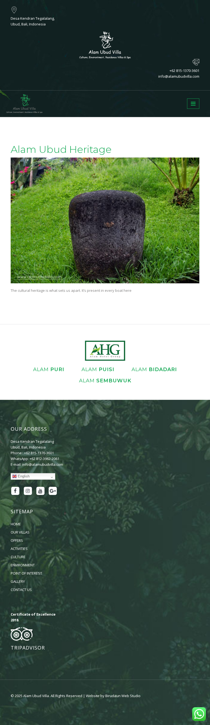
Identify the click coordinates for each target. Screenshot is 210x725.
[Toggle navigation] (193, 103)
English (23, 476)
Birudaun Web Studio (123, 695)
